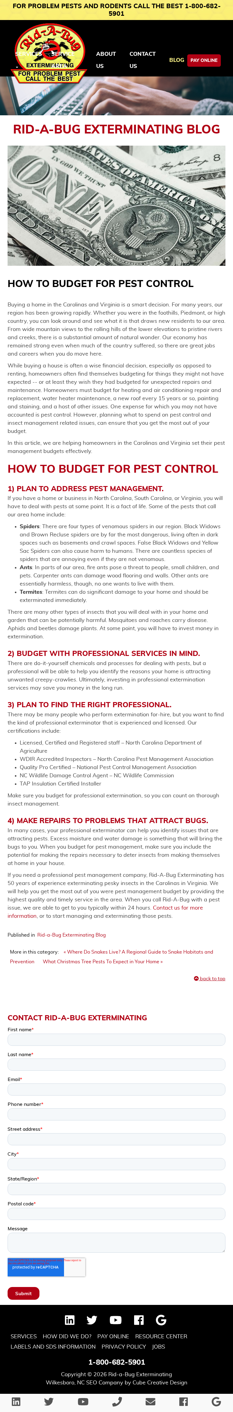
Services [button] (28, 54)
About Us (106, 60)
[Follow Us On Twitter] (91, 1322)
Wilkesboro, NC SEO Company (84, 1383)
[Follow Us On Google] (161, 1322)
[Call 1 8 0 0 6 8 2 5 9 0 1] (117, 1403)
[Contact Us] (150, 1403)
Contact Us (143, 60)
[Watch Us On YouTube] (116, 1322)
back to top (212, 978)
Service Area (63, 60)
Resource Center (161, 1336)
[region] (116, 95)
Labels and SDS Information (53, 1347)
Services (24, 1336)
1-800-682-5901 (116, 1362)
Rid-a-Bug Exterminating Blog (71, 935)
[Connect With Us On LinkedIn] (70, 1322)
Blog (176, 60)
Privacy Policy (124, 1347)
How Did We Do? (67, 1336)
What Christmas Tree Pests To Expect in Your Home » (103, 961)
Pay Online (204, 60)
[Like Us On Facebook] (139, 1322)
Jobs (158, 1347)
